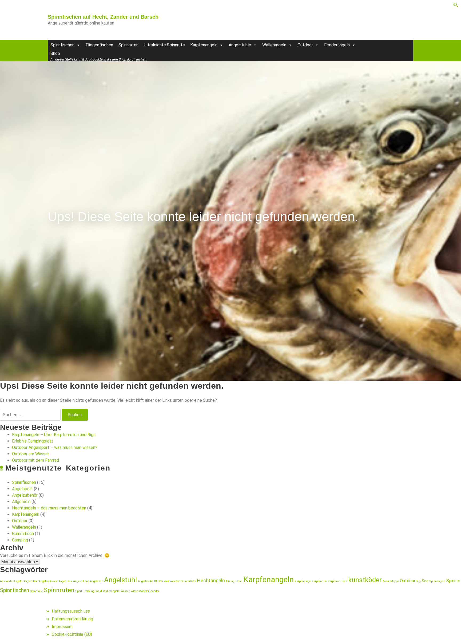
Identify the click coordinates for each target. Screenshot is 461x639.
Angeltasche (145, 581)
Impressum (62, 626)
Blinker (158, 581)
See (425, 581)
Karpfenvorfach (337, 581)
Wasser (125, 591)
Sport (78, 591)
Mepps (394, 581)
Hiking (230, 581)
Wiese (134, 591)
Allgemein (21, 501)
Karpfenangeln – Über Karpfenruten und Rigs (54, 434)
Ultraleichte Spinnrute (164, 44)
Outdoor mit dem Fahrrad (35, 460)
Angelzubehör (25, 495)
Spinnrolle (36, 591)
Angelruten (65, 581)
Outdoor (305, 44)
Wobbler (144, 591)
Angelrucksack (48, 581)
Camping (20, 539)
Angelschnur (81, 581)
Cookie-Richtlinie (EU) (72, 634)
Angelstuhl (120, 580)
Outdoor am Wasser (30, 453)
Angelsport (22, 488)
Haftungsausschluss (71, 611)
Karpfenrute (319, 581)
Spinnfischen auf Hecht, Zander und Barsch (103, 17)
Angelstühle (240, 44)
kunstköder (365, 580)
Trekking (88, 591)
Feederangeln (337, 44)
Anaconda (6, 581)
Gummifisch (23, 533)
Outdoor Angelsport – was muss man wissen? (54, 447)
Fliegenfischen (99, 44)
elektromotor (172, 581)
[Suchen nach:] (30, 415)
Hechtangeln (211, 580)
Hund (239, 581)
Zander (154, 591)
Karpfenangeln (203, 44)
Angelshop (96, 581)
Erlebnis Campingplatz (32, 441)
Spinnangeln (437, 581)
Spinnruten (128, 44)
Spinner (453, 580)
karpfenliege (303, 581)
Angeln (18, 581)
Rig (418, 581)
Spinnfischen (62, 44)
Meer (386, 581)
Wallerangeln (274, 44)
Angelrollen (30, 581)
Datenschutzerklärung (72, 618)
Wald (99, 591)
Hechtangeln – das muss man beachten (49, 508)
